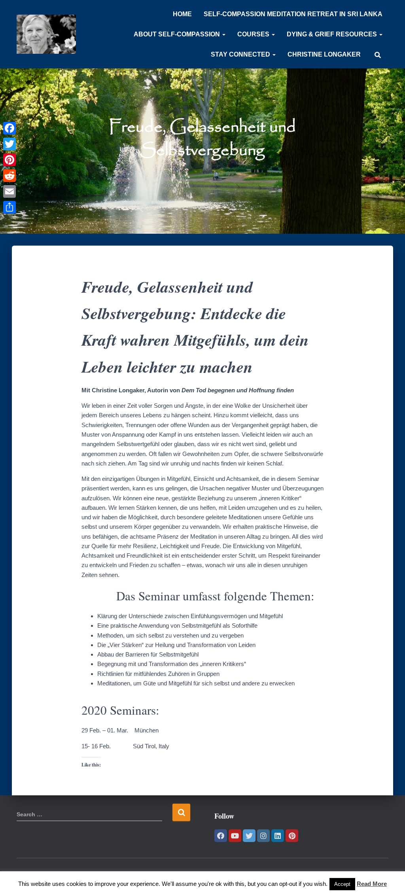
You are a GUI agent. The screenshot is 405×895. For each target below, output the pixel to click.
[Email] (9, 191)
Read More (372, 883)
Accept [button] (342, 884)
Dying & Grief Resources (333, 34)
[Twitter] (249, 835)
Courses (254, 34)
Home (182, 14)
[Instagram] (263, 835)
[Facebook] (220, 835)
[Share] (9, 207)
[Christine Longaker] (46, 34)
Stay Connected (241, 54)
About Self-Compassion (177, 34)
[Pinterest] (292, 835)
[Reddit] (9, 176)
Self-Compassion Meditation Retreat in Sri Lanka (293, 14)
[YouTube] (235, 835)
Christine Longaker (324, 54)
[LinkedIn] (277, 835)
